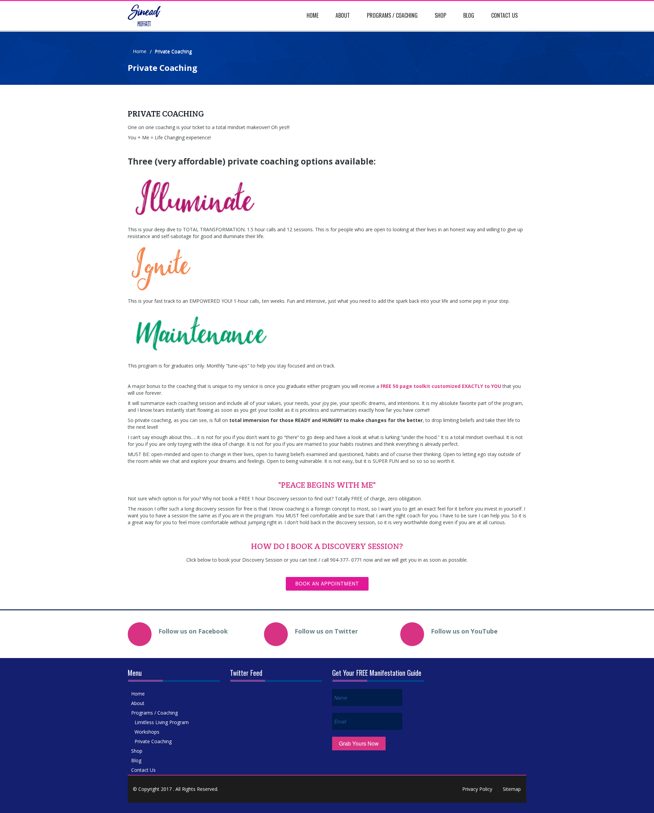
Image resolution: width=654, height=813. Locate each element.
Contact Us (504, 15)
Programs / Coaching (392, 15)
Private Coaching (153, 741)
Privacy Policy (477, 789)
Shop (440, 15)
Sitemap (512, 789)
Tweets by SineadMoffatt (257, 692)
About (343, 15)
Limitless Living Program (162, 722)
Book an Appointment (327, 583)
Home (312, 15)
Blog (468, 15)
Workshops (147, 732)
